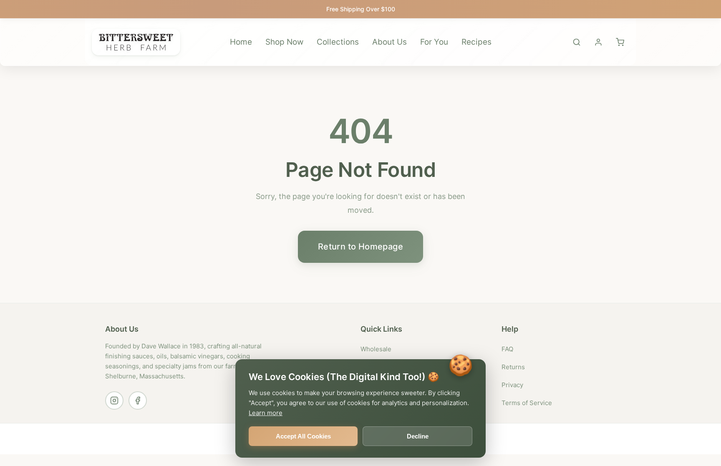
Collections (338, 42)
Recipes (476, 42)
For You (434, 42)
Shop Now (284, 42)
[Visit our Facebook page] (138, 400)
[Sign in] (598, 42)
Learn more (265, 413)
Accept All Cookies (303, 436)
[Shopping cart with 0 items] (620, 42)
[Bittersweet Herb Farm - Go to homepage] (136, 42)
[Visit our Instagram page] (114, 400)
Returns (513, 367)
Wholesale (375, 349)
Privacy (512, 385)
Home (241, 42)
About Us (389, 42)
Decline (418, 436)
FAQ (507, 349)
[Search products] (576, 42)
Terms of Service (527, 403)
